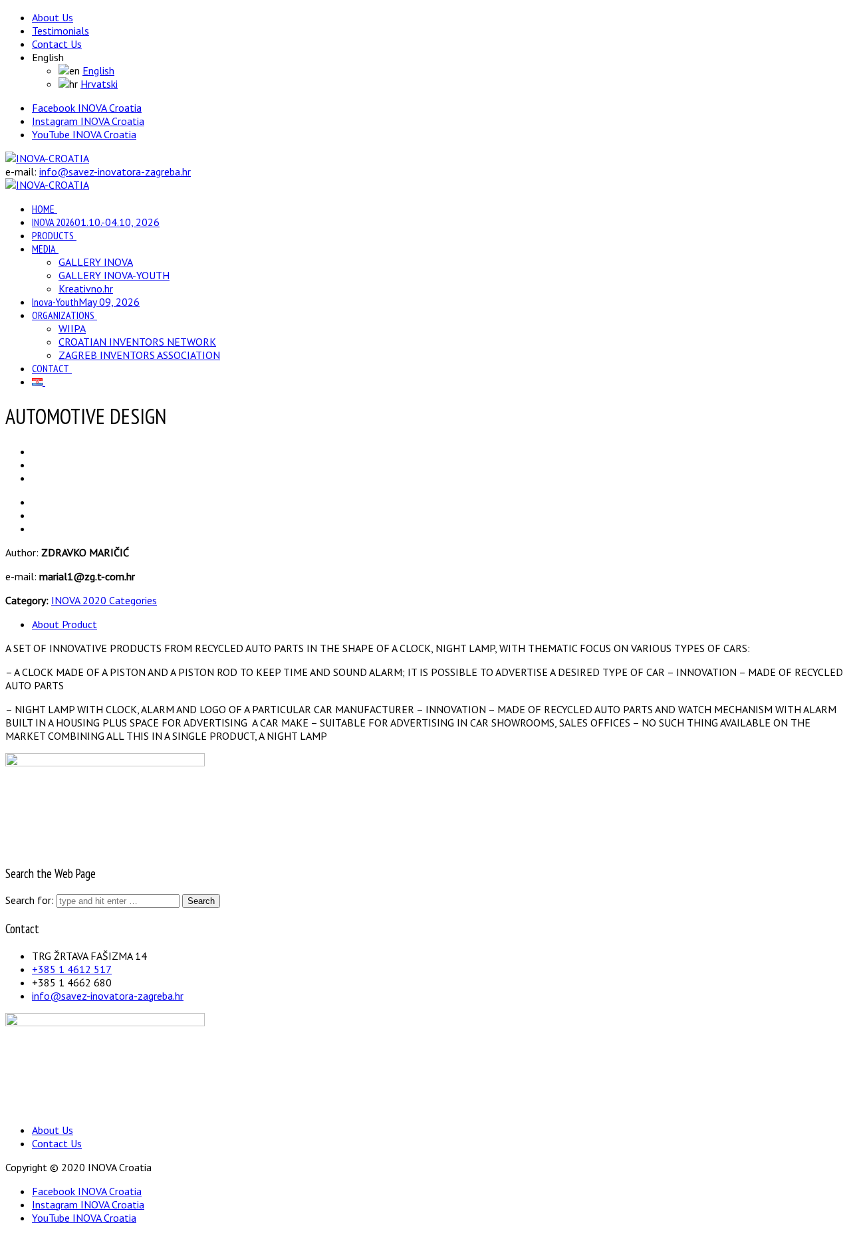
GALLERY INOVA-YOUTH (114, 275)
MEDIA (44, 248)
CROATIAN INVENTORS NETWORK (137, 341)
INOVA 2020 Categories (104, 600)
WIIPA (72, 328)
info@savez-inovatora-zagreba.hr (115, 171)
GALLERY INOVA (96, 262)
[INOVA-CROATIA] (47, 158)
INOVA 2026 (96, 222)
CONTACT (50, 368)
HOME (43, 208)
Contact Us (57, 44)
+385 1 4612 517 (72, 969)
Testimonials (60, 30)
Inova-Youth (86, 301)
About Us (52, 17)
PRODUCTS (53, 235)
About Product (64, 624)
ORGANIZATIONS (63, 315)
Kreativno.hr (86, 288)
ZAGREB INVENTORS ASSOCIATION (139, 355)
